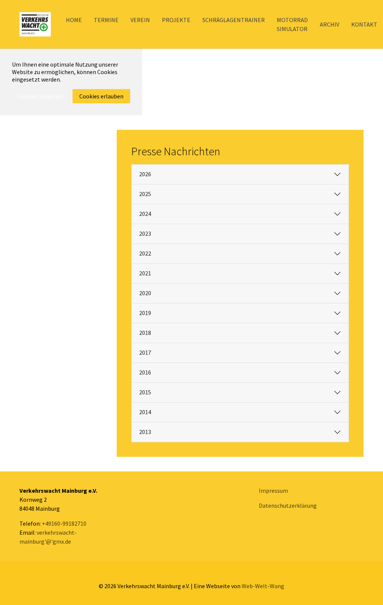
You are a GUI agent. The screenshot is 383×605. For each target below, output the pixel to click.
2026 (145, 174)
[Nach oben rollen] (367, 589)
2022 (145, 253)
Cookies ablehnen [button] (41, 96)
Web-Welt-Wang (263, 586)
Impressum (273, 490)
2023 (145, 233)
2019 (145, 313)
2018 (145, 332)
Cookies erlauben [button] (101, 96)
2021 (145, 273)
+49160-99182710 (64, 523)
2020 (145, 293)
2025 (145, 194)
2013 (145, 432)
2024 (145, 213)
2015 (145, 392)
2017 (145, 352)
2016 (145, 372)
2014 (145, 412)
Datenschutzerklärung (288, 505)
